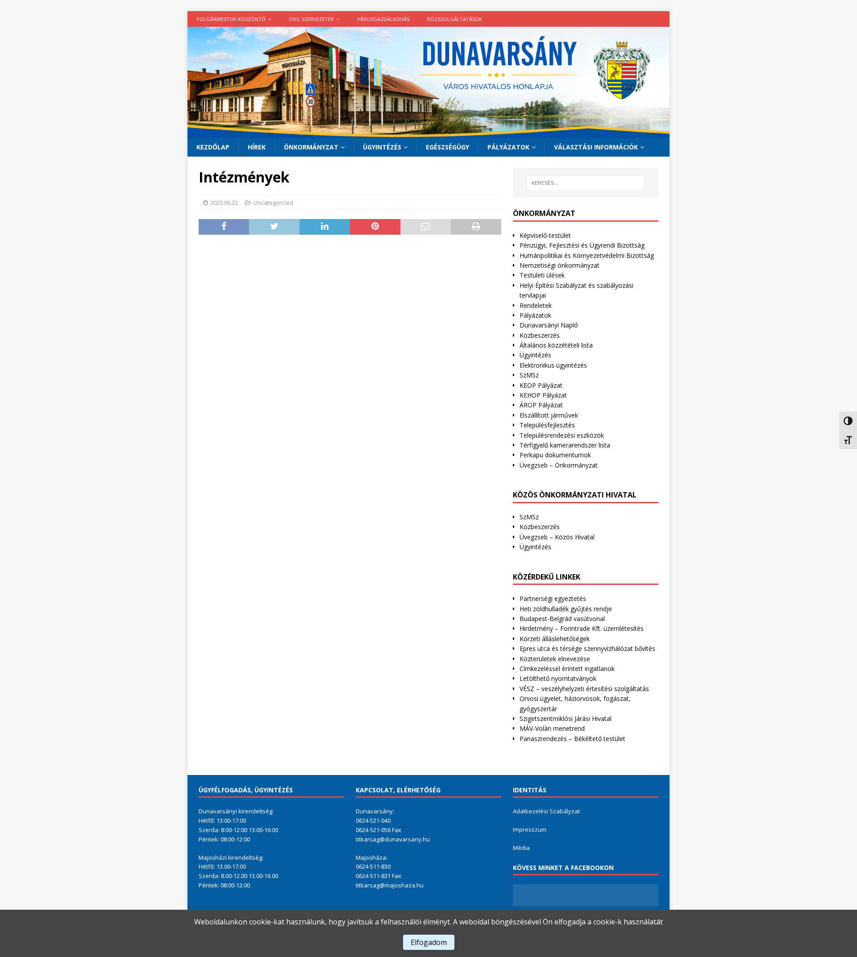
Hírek (257, 147)
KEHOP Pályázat (543, 395)
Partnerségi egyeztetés (553, 598)
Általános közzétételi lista (556, 345)
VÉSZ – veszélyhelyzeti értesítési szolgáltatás (584, 688)
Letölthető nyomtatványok (558, 678)
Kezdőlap (212, 147)
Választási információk (596, 147)
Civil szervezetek (311, 19)
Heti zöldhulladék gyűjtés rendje (566, 609)
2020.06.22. (224, 203)
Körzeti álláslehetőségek (555, 638)
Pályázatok (508, 147)
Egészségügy (447, 147)
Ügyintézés (382, 147)
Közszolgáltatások (454, 19)
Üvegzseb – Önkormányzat (559, 465)
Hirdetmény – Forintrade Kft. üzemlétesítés (582, 628)
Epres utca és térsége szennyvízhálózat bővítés (587, 648)
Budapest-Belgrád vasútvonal (562, 618)
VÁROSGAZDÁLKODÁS (383, 19)
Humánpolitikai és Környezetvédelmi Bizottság (587, 255)
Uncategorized (273, 203)
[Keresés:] (585, 183)
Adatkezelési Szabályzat (546, 811)
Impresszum (529, 829)
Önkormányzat (311, 147)
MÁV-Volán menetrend (552, 728)
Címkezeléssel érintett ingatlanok (567, 668)
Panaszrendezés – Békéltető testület (572, 738)
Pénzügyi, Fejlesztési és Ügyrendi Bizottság (582, 245)
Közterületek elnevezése (555, 659)
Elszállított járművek (549, 415)
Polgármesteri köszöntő (231, 19)
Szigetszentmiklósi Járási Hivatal (566, 718)
